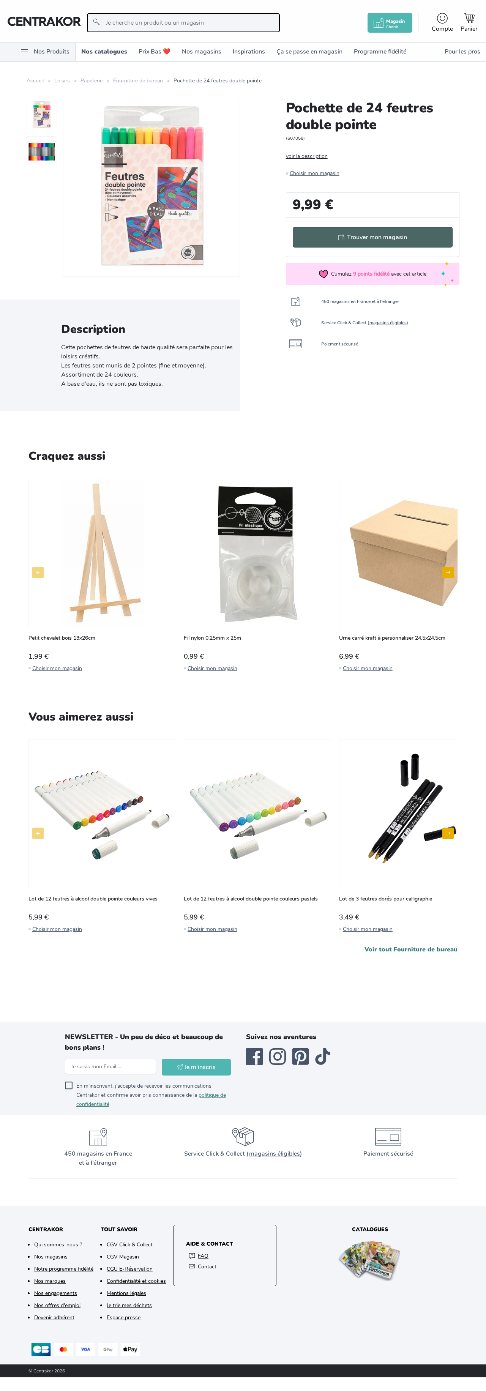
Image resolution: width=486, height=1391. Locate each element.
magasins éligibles (388, 323)
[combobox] (183, 22)
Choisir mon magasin (314, 173)
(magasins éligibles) (274, 1154)
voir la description (307, 156)
